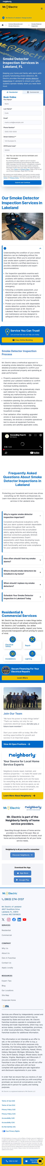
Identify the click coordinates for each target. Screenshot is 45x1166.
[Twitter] (3, 919)
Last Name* (7, 109)
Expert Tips (6, 981)
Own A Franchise (9, 958)
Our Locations (7, 990)
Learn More (22, 678)
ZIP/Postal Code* (9, 146)
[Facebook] (14, 919)
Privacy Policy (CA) (9, 1114)
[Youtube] (24, 919)
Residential (13, 92)
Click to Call (13, 1161)
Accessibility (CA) (8, 1122)
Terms (16, 169)
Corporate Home (9, 1000)
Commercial (34, 92)
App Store (24, 873)
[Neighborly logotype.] (33, 808)
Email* (5, 118)
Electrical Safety (9, 645)
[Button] (22, 248)
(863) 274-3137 (14, 899)
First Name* (7, 99)
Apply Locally (7, 968)
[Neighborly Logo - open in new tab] (7, 2)
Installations (10, 659)
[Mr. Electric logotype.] (12, 808)
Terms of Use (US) (8, 1101)
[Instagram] (8, 919)
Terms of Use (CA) (8, 1105)
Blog (3, 986)
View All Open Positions (14, 744)
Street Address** (9, 137)
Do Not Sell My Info (9, 1127)
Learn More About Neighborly (17, 795)
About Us (6, 953)
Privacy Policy (25, 169)
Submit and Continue (22, 182)
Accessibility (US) (8, 1118)
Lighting (28, 659)
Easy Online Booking (24, 340)
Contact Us (6, 963)
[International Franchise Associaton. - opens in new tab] (6, 1006)
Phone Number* (9, 127)
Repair (27, 645)
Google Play (24, 880)
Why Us (5, 948)
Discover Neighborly (20, 855)
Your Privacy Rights (13, 1131)
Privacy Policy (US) (8, 1109)
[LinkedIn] (19, 919)
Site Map (5, 995)
